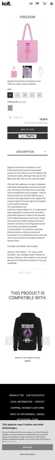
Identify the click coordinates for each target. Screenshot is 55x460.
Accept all (27, 447)
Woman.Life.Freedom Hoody (27, 358)
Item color (16, 102)
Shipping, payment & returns (27, 408)
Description (25, 151)
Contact (40, 401)
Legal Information (21, 401)
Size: (9, 89)
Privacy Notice (10, 442)
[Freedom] (27, 43)
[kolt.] (5, 3)
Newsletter (16, 395)
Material (25, 272)
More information (27, 454)
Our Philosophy (35, 395)
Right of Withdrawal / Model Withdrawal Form (27, 417)
